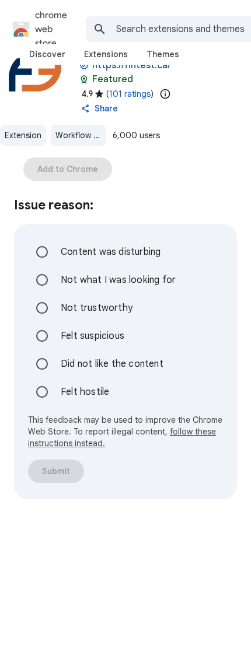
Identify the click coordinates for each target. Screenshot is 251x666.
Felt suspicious (92, 336)
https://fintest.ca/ (131, 65)
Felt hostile (85, 392)
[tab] (47, 54)
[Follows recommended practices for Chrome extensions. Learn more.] (84, 79)
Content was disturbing (111, 252)
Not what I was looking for (118, 280)
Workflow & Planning (80, 135)
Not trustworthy (97, 308)
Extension (23, 135)
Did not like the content (112, 364)
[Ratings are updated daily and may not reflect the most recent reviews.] (165, 94)
